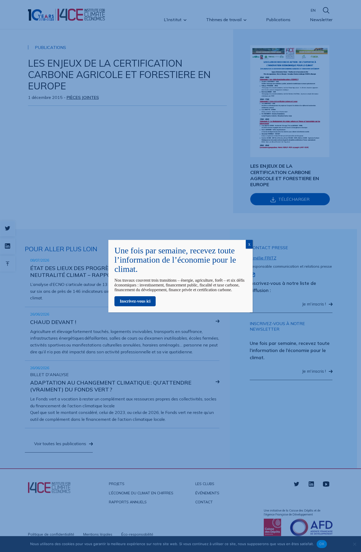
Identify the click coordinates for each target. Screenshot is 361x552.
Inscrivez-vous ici (135, 301)
